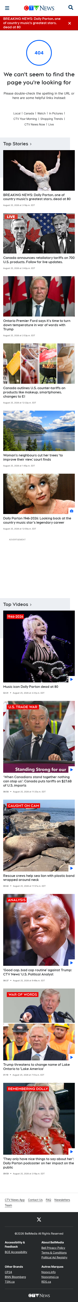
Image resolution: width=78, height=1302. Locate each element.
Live (51, 124)
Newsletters (62, 1199)
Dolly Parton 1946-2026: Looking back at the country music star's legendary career (37, 520)
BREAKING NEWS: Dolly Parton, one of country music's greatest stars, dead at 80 (37, 197)
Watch (41, 113)
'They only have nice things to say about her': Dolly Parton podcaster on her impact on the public (38, 1163)
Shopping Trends (51, 118)
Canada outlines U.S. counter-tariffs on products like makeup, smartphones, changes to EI (34, 392)
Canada (29, 113)
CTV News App (15, 1199)
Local (16, 113)
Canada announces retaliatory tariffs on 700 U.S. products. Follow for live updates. (39, 260)
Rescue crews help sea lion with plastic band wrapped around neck (39, 878)
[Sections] (7, 8)
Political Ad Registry (54, 1257)
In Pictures (56, 113)
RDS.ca (46, 1281)
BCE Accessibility (16, 1252)
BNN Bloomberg (15, 1277)
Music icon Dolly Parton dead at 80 (30, 687)
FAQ (48, 1199)
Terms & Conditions (54, 1252)
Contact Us (35, 1199)
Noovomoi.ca (50, 1277)
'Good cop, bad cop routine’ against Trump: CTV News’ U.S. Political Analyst (37, 972)
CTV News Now (34, 124)
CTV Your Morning (25, 118)
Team (8, 1205)
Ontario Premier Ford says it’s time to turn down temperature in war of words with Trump (36, 325)
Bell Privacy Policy (53, 1247)
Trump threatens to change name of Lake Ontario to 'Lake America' (36, 1067)
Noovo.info (48, 1272)
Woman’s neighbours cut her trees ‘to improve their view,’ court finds (33, 457)
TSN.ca (10, 1281)
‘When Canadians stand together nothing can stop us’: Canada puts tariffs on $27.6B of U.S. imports (37, 781)
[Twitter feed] (39, 1219)
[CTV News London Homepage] (39, 8)
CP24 (8, 1272)
